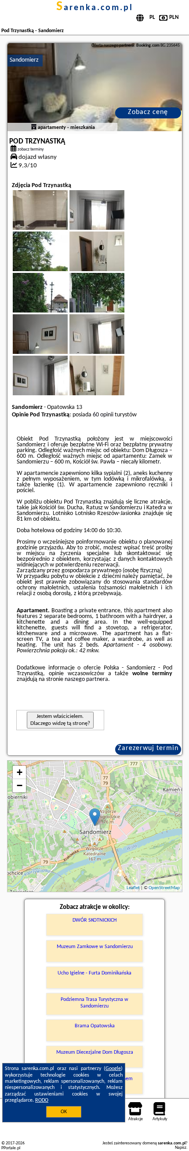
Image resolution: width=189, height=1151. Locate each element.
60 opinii (103, 415)
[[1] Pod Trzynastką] (94, 87)
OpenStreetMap (164, 888)
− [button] (19, 785)
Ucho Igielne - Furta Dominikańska (94, 973)
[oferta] (33, 127)
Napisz (180, 1147)
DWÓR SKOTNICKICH (94, 920)
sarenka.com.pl (94, 8)
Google (113, 1068)
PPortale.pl (10, 1148)
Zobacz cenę (148, 112)
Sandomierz (24, 60)
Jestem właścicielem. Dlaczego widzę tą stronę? (60, 719)
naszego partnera (86, 679)
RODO (41, 1100)
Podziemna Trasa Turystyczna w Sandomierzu (94, 1002)
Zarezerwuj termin (148, 748)
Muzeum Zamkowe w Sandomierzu (95, 946)
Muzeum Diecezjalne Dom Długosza (94, 1052)
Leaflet (133, 888)
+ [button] (19, 772)
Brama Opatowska (95, 1026)
